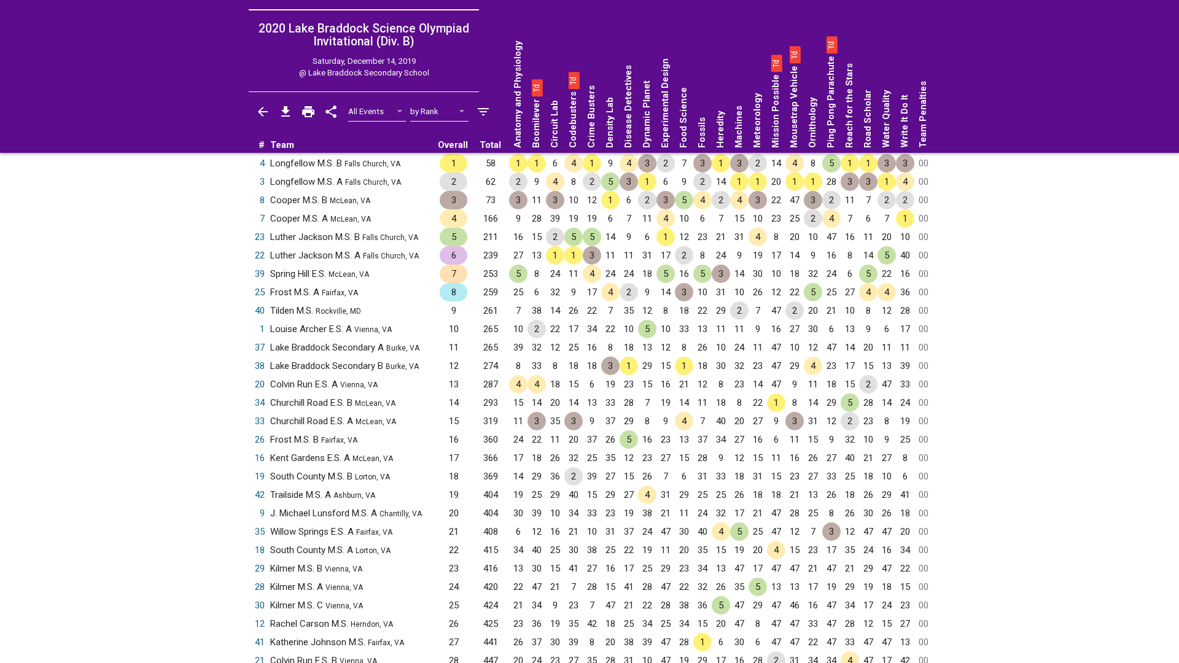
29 (260, 568)
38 (260, 365)
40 (260, 310)
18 (260, 550)
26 (260, 439)
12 (260, 623)
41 (260, 642)
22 (260, 255)
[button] (536, 87)
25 (260, 292)
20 (260, 384)
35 (260, 531)
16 (260, 457)
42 (260, 494)
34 (260, 402)
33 (260, 421)
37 (260, 347)
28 (260, 586)
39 (260, 273)
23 (260, 236)
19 (260, 476)
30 (260, 605)
